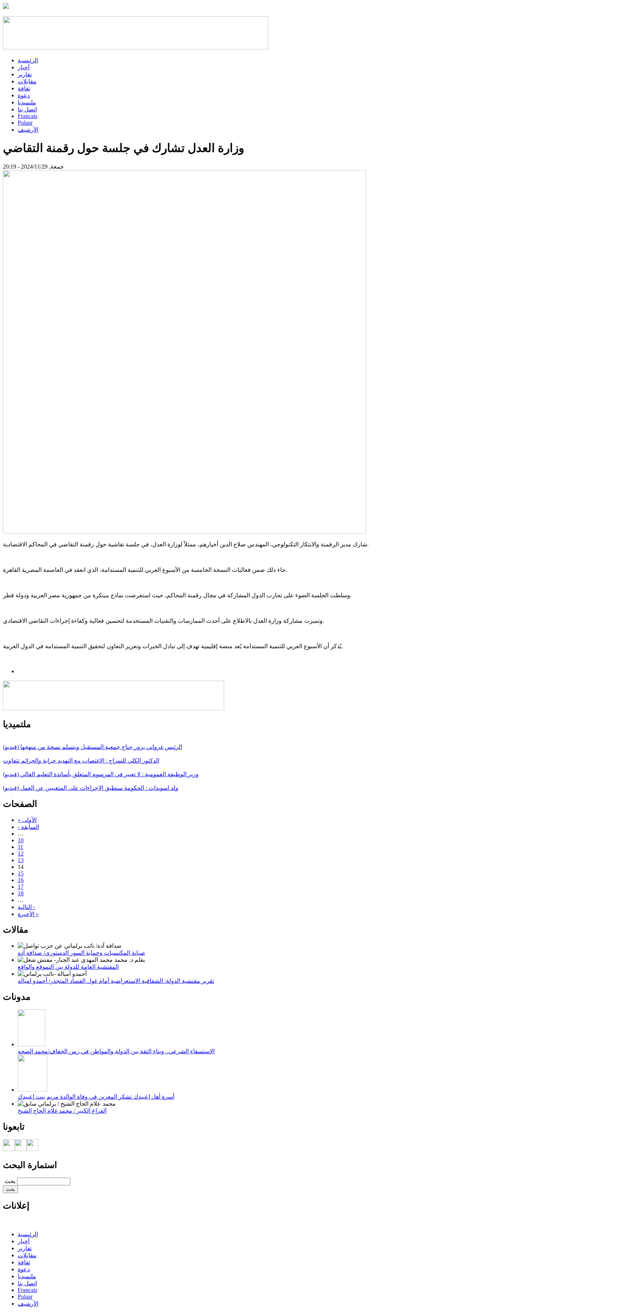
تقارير (25, 74)
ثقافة (24, 88)
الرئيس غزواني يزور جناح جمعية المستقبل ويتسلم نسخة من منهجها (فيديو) (92, 747)
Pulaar (25, 123)
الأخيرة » (28, 914)
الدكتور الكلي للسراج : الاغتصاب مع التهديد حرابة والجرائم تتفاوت (81, 760)
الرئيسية (28, 60)
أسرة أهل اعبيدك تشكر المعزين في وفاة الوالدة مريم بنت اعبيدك (96, 1096)
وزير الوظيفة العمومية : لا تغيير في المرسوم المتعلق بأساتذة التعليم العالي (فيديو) (101, 774)
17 (21, 887)
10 (21, 840)
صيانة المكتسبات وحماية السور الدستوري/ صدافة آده (81, 953)
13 (21, 860)
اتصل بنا (27, 109)
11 (20, 847)
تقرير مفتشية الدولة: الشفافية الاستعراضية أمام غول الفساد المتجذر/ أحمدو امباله (116, 981)
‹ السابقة (28, 827)
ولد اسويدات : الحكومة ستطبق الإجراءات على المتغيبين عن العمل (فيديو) (90, 788)
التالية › (26, 907)
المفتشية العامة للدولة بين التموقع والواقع (68, 967)
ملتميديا (27, 102)
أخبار (23, 67)
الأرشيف (28, 130)
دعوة (24, 95)
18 (21, 893)
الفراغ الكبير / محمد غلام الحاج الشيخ (62, 1111)
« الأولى (27, 820)
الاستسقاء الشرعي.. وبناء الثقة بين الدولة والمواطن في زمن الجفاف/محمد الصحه (116, 1051)
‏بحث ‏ (9, 1181)
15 (21, 873)
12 (21, 853)
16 (21, 880)
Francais (27, 116)
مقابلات (27, 81)
